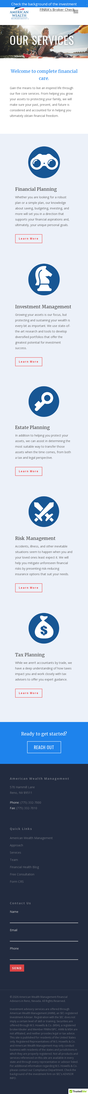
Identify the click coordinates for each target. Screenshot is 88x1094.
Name (14, 912)
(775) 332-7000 (30, 802)
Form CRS (17, 881)
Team (14, 860)
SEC (62, 1013)
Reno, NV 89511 (21, 793)
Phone (14, 948)
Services (15, 852)
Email (13, 930)
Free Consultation (22, 874)
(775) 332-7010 (26, 808)
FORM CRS (44, 1088)
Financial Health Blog (24, 867)
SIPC (54, 1029)
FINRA (47, 1029)
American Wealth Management (31, 838)
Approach (16, 845)
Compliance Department (48, 1070)
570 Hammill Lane (22, 787)
